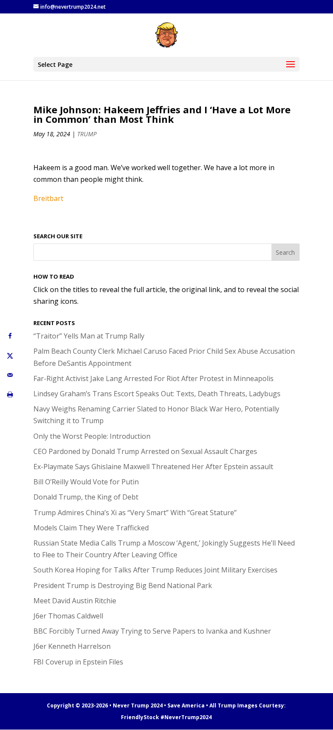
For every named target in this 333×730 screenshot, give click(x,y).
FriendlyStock (140, 717)
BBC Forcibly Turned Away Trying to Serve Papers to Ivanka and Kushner (152, 631)
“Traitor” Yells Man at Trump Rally (88, 336)
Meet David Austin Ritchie (74, 600)
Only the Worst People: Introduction (91, 436)
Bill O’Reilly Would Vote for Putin (86, 482)
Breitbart (48, 198)
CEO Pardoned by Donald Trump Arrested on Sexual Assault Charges (145, 451)
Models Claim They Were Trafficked (91, 528)
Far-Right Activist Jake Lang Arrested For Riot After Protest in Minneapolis (153, 378)
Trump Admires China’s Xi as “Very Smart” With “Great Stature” (135, 512)
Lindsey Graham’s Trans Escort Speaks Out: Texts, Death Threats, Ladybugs (157, 393)
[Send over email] (10, 375)
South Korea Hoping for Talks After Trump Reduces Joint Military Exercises (155, 570)
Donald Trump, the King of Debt (85, 497)
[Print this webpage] (10, 394)
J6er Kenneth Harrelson (72, 646)
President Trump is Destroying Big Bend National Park (122, 585)
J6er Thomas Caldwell (68, 616)
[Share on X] (10, 355)
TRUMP (87, 134)
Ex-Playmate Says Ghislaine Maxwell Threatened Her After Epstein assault (153, 466)
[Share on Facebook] (10, 335)
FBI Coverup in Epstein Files (78, 662)
